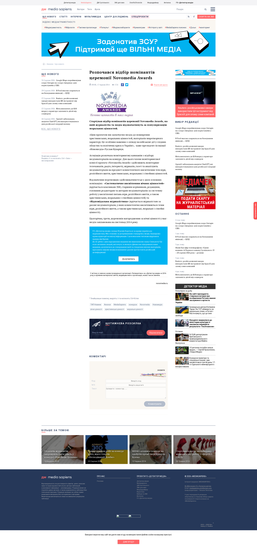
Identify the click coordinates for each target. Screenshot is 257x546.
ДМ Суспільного (103, 3)
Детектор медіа (70, 3)
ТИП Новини (95, 305)
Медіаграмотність (54, 27)
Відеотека (140, 492)
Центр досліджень (116, 16)
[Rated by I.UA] (122, 517)
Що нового (49, 16)
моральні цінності (135, 309)
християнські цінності (114, 309)
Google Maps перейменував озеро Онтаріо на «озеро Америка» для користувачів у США (61, 83)
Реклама (100, 481)
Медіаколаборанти (121, 27)
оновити (161, 370)
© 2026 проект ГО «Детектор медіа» (198, 486)
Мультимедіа (93, 16)
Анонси (50, 64)
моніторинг (205, 27)
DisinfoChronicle (136, 3)
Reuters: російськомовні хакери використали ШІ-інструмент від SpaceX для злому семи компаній (59, 101)
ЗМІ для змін (119, 3)
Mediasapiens (142, 483)
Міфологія (70, 27)
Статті (63, 16)
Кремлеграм (139, 27)
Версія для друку (161, 84)
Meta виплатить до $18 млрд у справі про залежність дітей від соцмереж (59, 111)
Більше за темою (55, 430)
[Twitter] (126, 84)
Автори (80, 9)
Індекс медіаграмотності (58, 22)
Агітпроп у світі (155, 27)
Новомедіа (157, 305)
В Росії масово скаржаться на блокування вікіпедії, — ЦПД (60, 91)
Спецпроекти (140, 16)
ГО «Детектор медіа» (184, 3)
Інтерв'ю (76, 16)
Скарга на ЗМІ (206, 17)
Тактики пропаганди (88, 27)
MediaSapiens (86, 3)
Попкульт (105, 27)
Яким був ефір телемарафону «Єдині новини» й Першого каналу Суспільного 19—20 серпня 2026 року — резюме (194, 250)
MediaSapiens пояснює (176, 27)
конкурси (133, 305)
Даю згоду (128, 542)
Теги (89, 9)
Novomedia (145, 305)
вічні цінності (96, 309)
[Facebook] (122, 84)
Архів (97, 9)
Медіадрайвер (152, 3)
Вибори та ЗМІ (142, 494)
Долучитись (128, 258)
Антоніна (167, 3)
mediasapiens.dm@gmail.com (200, 488)
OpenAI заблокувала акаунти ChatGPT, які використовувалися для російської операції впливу (60, 121)
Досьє (193, 27)
